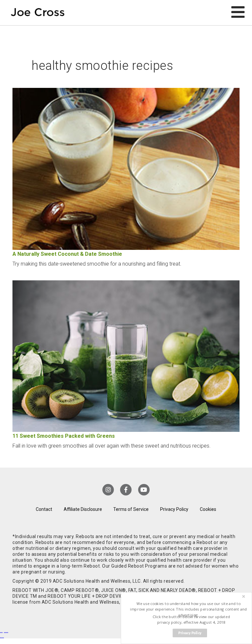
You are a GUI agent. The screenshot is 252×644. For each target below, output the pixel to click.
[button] (188, 609)
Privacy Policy (174, 509)
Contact (44, 509)
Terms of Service (131, 509)
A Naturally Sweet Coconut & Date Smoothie (67, 254)
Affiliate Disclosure (83, 509)
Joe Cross (37, 12)
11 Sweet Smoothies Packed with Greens (63, 436)
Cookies (208, 509)
